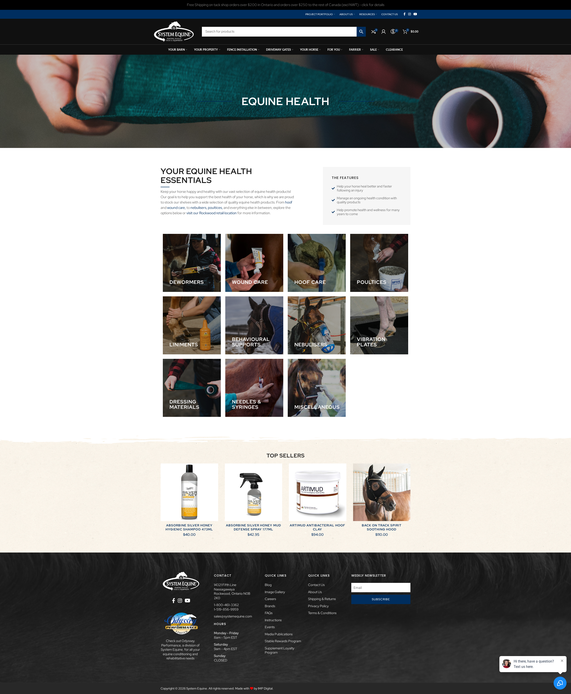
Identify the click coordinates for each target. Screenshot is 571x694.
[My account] (383, 31)
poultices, (215, 207)
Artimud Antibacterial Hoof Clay (317, 527)
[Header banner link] (285, 5)
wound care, (176, 207)
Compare (214, 471)
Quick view (214, 481)
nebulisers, (198, 207)
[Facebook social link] (404, 14)
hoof (288, 202)
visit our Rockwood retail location (211, 213)
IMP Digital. (265, 688)
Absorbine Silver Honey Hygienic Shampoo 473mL (189, 527)
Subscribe (381, 599)
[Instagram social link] (409, 14)
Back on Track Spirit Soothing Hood (381, 527)
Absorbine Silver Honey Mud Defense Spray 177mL (253, 527)
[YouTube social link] (415, 14)
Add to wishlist (214, 491)
